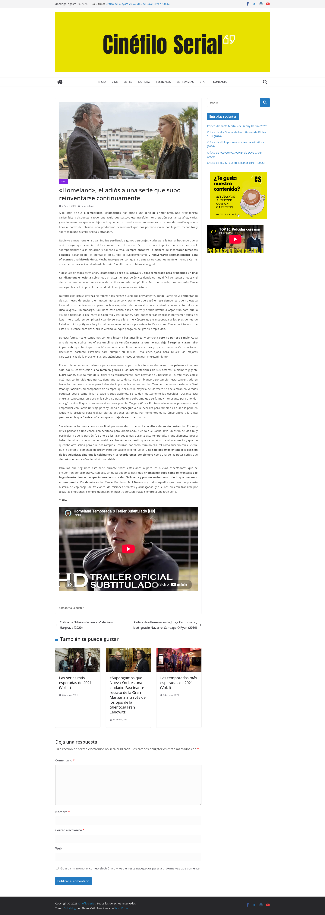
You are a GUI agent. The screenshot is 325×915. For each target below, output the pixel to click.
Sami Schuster (88, 206)
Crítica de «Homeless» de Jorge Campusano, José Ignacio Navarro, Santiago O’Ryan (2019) (165, 625)
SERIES (128, 82)
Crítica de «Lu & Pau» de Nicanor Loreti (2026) (235, 162)
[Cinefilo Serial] (59, 82)
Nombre (62, 812)
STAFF (203, 82)
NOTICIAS (144, 82)
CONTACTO (220, 82)
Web (58, 848)
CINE (115, 82)
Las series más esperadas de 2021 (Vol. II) (75, 682)
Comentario (65, 760)
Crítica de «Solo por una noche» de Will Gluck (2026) (138, 4)
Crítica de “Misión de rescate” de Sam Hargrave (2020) (86, 625)
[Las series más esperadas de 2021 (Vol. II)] (77, 651)
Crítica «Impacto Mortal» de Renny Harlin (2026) (237, 126)
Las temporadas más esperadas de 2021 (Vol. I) (178, 682)
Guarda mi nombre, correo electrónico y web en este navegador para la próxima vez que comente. (130, 868)
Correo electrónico (69, 830)
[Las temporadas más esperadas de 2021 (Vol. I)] (178, 651)
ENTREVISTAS (185, 82)
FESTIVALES (163, 82)
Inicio (102, 82)
